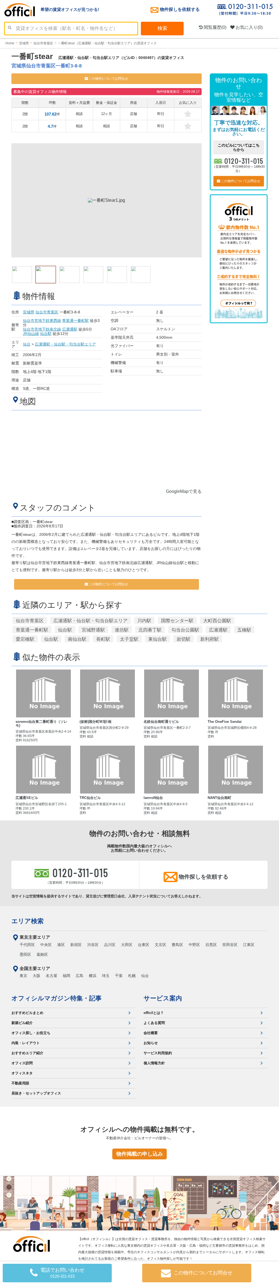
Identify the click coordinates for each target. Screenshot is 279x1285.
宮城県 (28, 312)
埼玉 (106, 975)
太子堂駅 (129, 639)
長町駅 (103, 639)
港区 (61, 944)
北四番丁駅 (150, 630)
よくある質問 (154, 1023)
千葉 (119, 975)
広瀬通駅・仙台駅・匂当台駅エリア (65, 344)
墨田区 (25, 954)
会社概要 (151, 1033)
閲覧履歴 (214, 27)
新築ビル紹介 (22, 1023)
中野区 (194, 944)
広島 (79, 975)
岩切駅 (183, 639)
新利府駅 (209, 639)
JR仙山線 (31, 333)
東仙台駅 (157, 639)
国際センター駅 (177, 620)
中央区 (46, 944)
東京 (23, 975)
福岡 (66, 975)
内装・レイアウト (25, 1043)
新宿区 (76, 944)
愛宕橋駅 (25, 639)
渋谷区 (93, 944)
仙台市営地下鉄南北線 (42, 329)
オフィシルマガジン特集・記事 (56, 998)
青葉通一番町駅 (75, 320)
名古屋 (51, 975)
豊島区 (177, 944)
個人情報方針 (154, 1063)
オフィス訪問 (22, 1063)
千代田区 (27, 944)
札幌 (132, 975)
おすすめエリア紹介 (27, 1053)
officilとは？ (154, 1013)
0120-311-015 (244, 160)
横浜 (92, 975)
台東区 (143, 944)
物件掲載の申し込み (139, 1154)
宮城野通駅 (93, 630)
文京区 (160, 944)
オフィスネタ (22, 1073)
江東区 (248, 944)
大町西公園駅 (217, 620)
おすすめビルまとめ (27, 1013)
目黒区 (211, 944)
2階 (25, 114)
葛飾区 (42, 954)
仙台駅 (45, 333)
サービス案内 (163, 998)
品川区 (110, 944)
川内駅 (144, 620)
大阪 (36, 975)
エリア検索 (27, 921)
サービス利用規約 (158, 1053)
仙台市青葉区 (46, 312)
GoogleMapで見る (184, 491)
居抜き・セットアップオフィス (36, 1093)
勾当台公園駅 (185, 630)
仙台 (27, 344)
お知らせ (151, 1043)
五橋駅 (244, 630)
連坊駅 (122, 630)
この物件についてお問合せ (108, 78)
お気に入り (249, 27)
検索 (162, 28)
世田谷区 (230, 944)
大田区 (126, 944)
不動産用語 (20, 1083)
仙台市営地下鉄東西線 (42, 320)
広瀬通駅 (69, 329)
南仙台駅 (77, 639)
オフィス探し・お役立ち (30, 1033)
